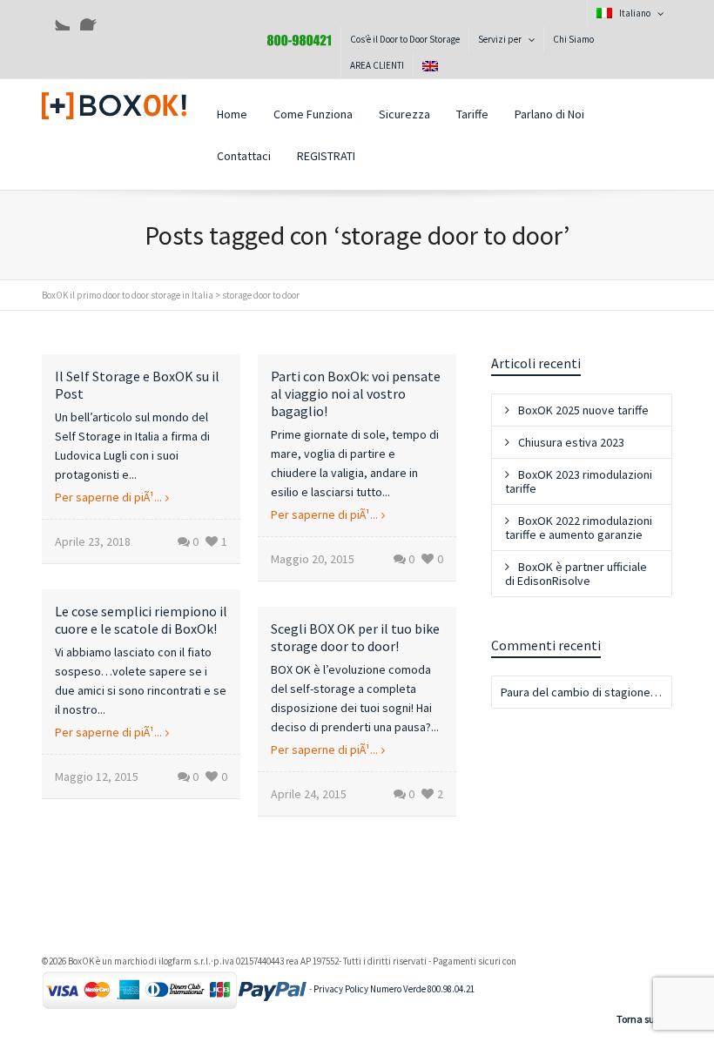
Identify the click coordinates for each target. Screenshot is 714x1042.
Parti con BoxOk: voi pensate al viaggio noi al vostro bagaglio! (356, 393)
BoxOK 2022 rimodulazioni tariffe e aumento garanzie (578, 527)
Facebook (94, 16)
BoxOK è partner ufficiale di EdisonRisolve (576, 573)
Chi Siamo (573, 39)
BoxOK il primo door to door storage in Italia (127, 295)
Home (232, 114)
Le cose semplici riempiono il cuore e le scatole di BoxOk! (141, 619)
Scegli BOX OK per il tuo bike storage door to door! (355, 637)
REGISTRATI (326, 156)
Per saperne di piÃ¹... (108, 497)
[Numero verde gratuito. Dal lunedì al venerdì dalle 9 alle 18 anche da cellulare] (299, 39)
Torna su (635, 1018)
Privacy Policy (340, 989)
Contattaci (244, 156)
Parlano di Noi (549, 114)
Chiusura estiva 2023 (571, 442)
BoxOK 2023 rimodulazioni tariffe (578, 481)
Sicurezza (404, 114)
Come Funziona (313, 114)
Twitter (56, 16)
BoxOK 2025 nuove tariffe (583, 410)
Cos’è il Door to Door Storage (405, 39)
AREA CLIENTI (377, 65)
